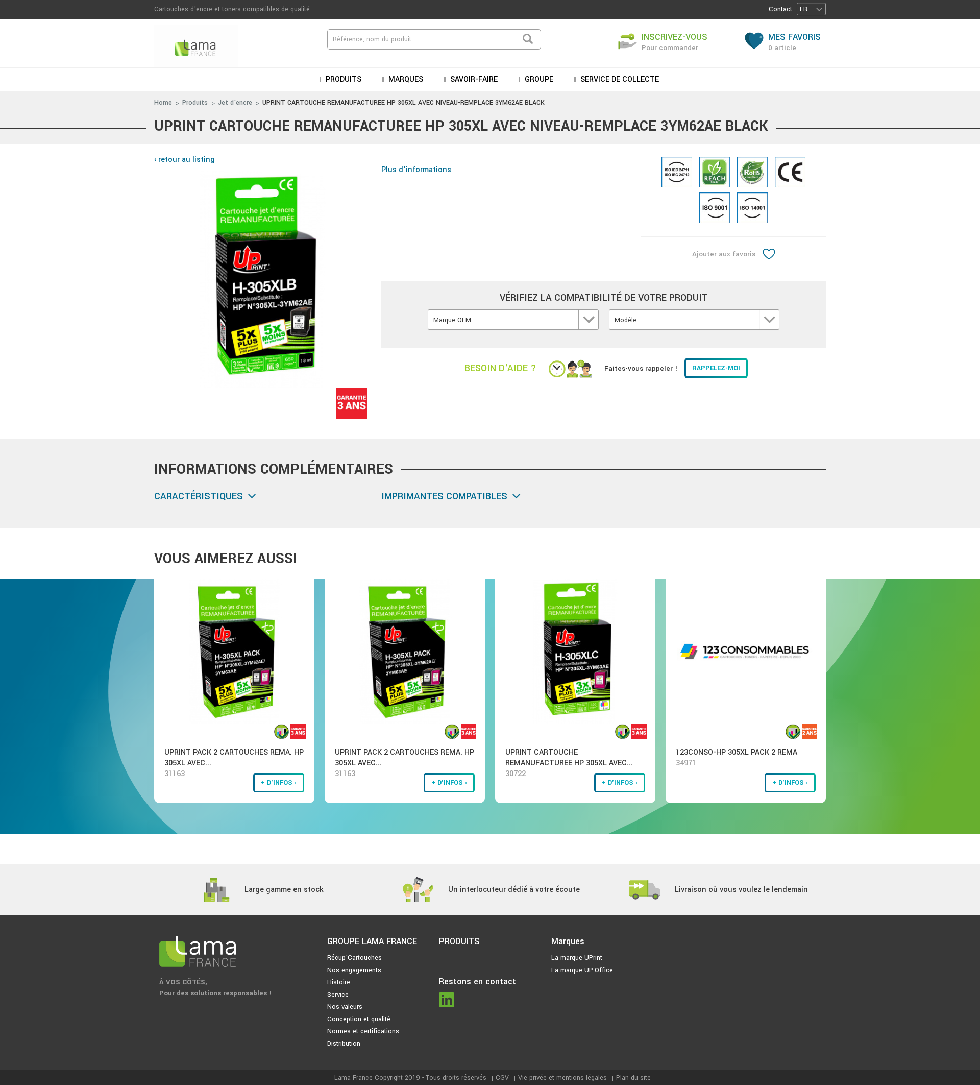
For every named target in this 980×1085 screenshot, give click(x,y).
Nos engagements (354, 970)
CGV (502, 1077)
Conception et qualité (358, 1019)
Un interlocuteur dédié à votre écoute (514, 889)
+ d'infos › (279, 782)
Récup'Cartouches (354, 957)
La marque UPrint (576, 957)
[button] (811, 9)
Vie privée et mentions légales (562, 1077)
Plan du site (633, 1077)
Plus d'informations (416, 169)
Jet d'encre (235, 102)
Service (338, 994)
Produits (195, 102)
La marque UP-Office (582, 970)
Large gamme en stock (284, 889)
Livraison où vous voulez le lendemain (741, 889)
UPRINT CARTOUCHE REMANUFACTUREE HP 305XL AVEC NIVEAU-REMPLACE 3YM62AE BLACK (403, 102)
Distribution (343, 1043)
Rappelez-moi (716, 368)
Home (163, 102)
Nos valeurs (344, 1006)
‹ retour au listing (184, 159)
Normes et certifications (363, 1031)
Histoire (338, 982)
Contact (780, 9)
